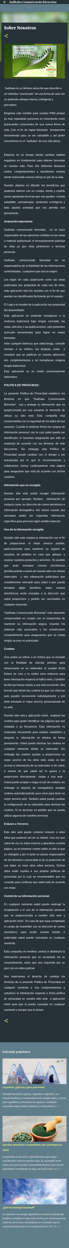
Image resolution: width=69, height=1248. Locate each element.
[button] (6, 36)
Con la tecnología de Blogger (36, 1243)
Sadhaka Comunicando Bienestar (33, 2)
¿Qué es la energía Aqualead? (19, 1207)
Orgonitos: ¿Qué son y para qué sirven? (24, 1087)
